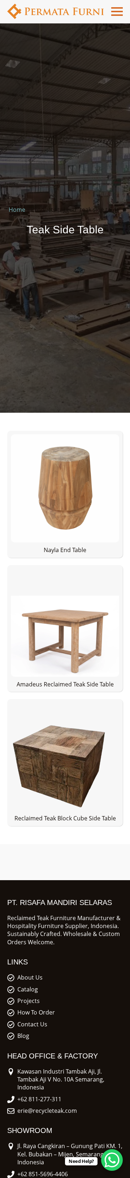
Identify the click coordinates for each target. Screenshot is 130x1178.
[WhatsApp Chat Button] (112, 1160)
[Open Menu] (117, 11)
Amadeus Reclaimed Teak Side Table (65, 684)
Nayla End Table (65, 550)
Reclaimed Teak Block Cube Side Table (65, 818)
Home (17, 210)
